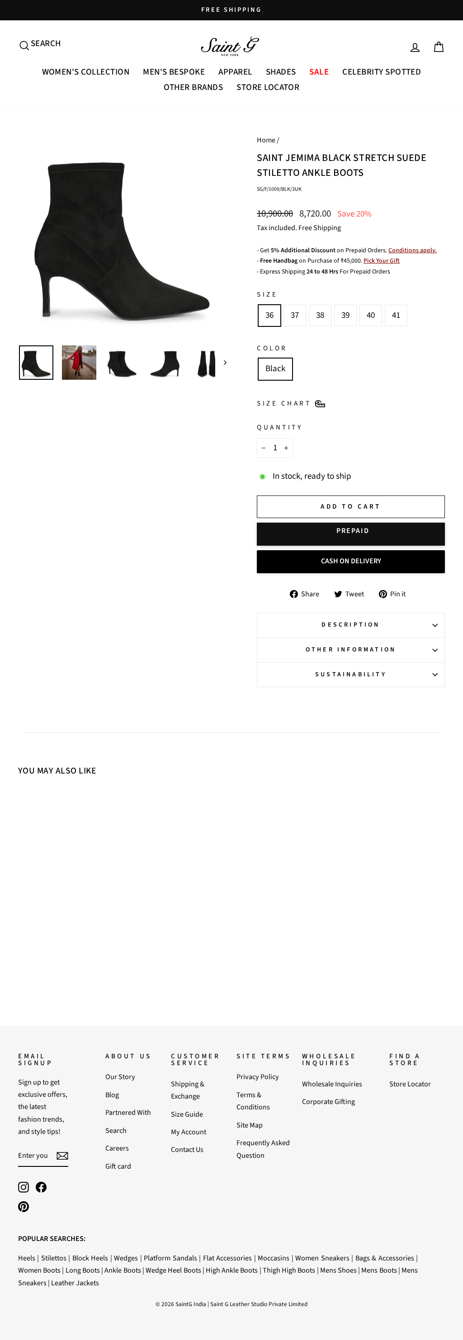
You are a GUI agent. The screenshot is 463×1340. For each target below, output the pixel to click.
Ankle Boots (122, 1270)
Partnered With (128, 1112)
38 (320, 315)
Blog (112, 1095)
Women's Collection (86, 72)
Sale (319, 72)
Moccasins (273, 1258)
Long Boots (83, 1270)
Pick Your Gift (382, 260)
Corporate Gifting (328, 1101)
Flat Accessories (227, 1258)
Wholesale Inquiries (332, 1084)
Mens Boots (379, 1270)
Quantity (279, 427)
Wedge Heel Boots (173, 1270)
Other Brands (193, 87)
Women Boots (39, 1270)
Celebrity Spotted (381, 72)
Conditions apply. (412, 250)
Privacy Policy (257, 1076)
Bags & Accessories (384, 1258)
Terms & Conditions (253, 1101)
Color (272, 348)
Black (275, 369)
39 (345, 315)
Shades (281, 72)
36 (269, 315)
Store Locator (267, 87)
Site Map (249, 1125)
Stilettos (53, 1258)
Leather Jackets (75, 1283)
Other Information (351, 649)
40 (371, 315)
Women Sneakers (322, 1258)
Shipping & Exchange (187, 1090)
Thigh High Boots (289, 1270)
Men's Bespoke (174, 72)
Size (267, 294)
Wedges (126, 1258)
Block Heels (90, 1258)
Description (350, 624)
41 (396, 315)
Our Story (120, 1076)
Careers (117, 1148)
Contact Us (187, 1149)
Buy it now (351, 534)
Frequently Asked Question (263, 1148)
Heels (26, 1258)
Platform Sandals (170, 1258)
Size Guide (187, 1114)
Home (266, 140)
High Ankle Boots (232, 1270)
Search (116, 1130)
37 (295, 315)
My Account (188, 1132)
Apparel (235, 72)
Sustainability (351, 674)
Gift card (118, 1166)
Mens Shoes (338, 1270)
